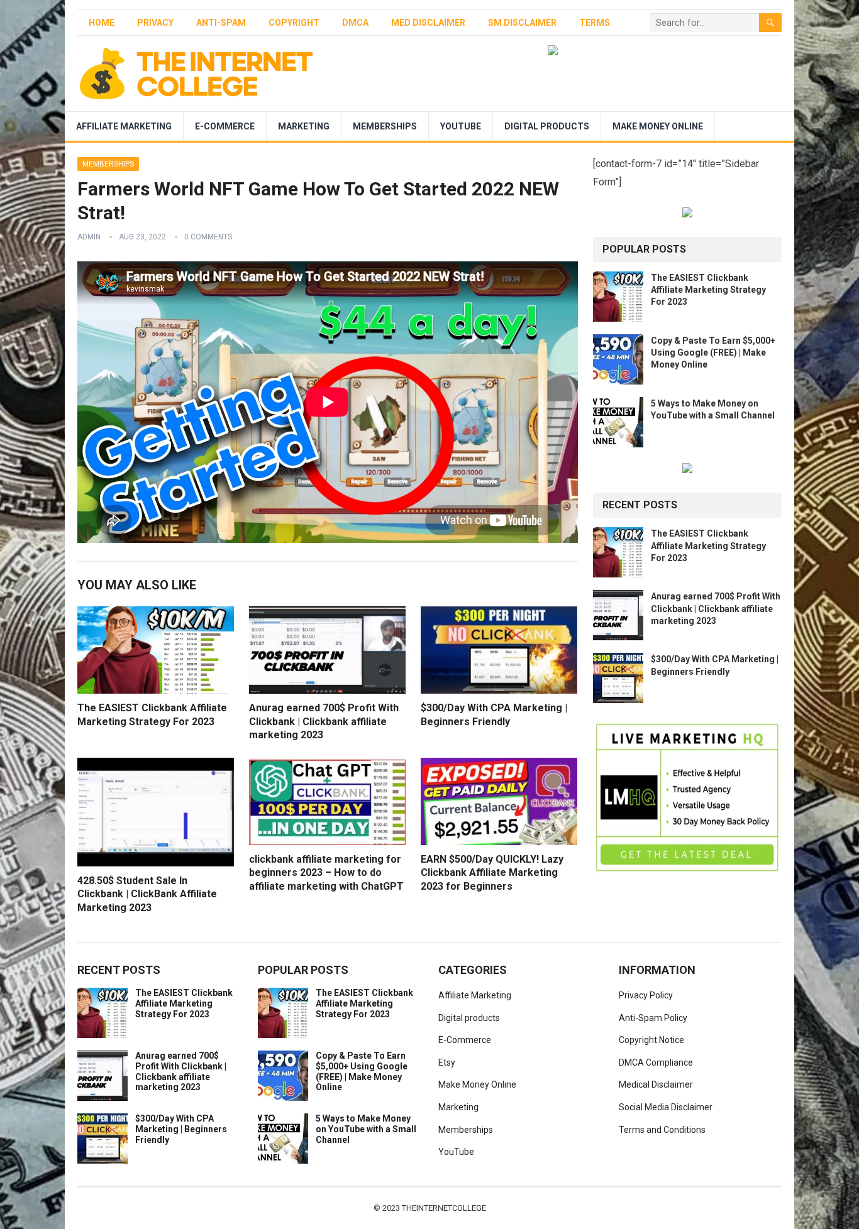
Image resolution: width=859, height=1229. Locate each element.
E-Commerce (225, 126)
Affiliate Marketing (124, 126)
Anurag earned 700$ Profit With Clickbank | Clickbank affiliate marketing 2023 (324, 721)
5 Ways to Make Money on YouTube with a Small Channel (366, 1129)
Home (101, 23)
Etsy (446, 1062)
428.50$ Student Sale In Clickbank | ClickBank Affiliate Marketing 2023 (147, 894)
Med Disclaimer (428, 23)
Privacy (155, 23)
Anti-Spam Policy (653, 1018)
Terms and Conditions (662, 1130)
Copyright (294, 23)
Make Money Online (657, 126)
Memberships (385, 126)
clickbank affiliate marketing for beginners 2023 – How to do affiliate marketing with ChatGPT (326, 872)
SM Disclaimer (522, 23)
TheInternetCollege (444, 1208)
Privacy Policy (646, 995)
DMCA (355, 23)
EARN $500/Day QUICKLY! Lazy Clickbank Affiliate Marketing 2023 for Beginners (492, 872)
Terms (594, 23)
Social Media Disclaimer (665, 1107)
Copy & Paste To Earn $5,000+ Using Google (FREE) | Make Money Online (713, 352)
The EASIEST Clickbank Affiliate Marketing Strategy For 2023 (708, 290)
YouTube (460, 126)
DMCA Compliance (656, 1062)
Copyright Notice (651, 1040)
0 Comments (208, 236)
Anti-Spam (221, 23)
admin (89, 236)
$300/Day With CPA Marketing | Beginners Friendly (181, 1129)
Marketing (304, 126)
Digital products (546, 126)
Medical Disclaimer (656, 1084)
